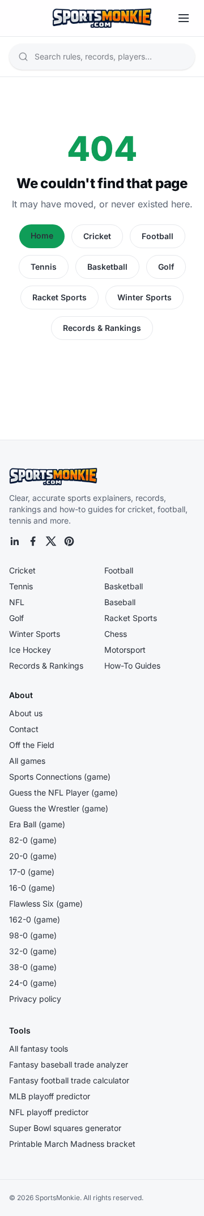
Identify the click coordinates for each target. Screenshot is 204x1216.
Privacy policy (35, 999)
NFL (16, 602)
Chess (115, 634)
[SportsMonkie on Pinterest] (69, 541)
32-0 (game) (33, 951)
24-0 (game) (33, 983)
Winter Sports (144, 297)
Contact (24, 729)
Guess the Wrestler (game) (58, 808)
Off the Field (31, 745)
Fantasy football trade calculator (69, 1080)
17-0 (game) (31, 872)
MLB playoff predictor (49, 1096)
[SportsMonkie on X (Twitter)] (51, 541)
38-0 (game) (33, 967)
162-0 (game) (34, 919)
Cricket (97, 236)
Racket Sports (59, 297)
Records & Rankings (102, 328)
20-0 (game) (33, 856)
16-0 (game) (32, 887)
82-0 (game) (33, 840)
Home (42, 235)
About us (25, 713)
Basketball (107, 266)
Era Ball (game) (37, 824)
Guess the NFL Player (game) (63, 792)
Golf (166, 266)
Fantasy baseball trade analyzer (68, 1064)
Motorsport (125, 649)
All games (27, 761)
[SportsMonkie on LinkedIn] (14, 541)
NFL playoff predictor (48, 1112)
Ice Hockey (30, 649)
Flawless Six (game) (46, 903)
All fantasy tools (38, 1048)
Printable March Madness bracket (72, 1144)
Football (157, 236)
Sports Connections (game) (59, 776)
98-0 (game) (33, 935)
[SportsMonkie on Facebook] (33, 541)
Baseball (119, 602)
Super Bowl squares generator (65, 1128)
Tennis (44, 266)
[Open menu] (183, 18)
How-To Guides (132, 665)
